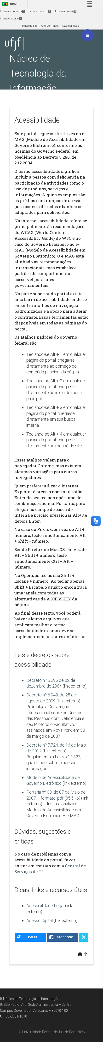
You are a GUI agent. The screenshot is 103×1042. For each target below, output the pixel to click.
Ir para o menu (39, 11)
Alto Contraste (49, 25)
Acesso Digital (39, 920)
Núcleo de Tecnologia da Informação (38, 73)
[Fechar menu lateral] (87, 35)
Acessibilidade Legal (45, 905)
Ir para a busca (65, 11)
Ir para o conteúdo (12, 11)
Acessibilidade (70, 25)
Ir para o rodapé (10, 18)
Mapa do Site (29, 25)
